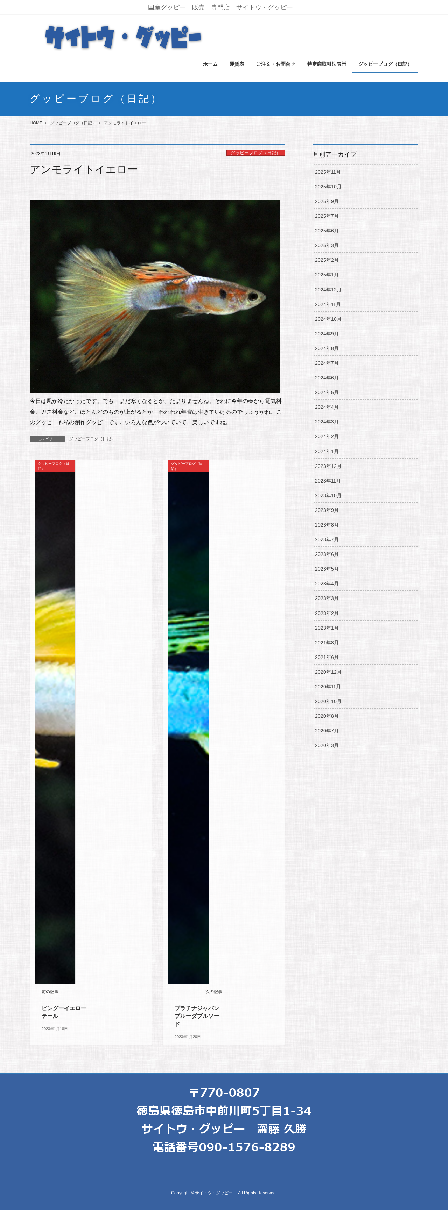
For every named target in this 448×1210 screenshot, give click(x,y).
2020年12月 (328, 672)
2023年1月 (327, 628)
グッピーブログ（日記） (256, 152)
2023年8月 (327, 525)
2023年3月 (327, 598)
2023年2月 (327, 613)
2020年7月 (327, 730)
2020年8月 (327, 716)
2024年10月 (328, 319)
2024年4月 (327, 407)
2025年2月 (327, 260)
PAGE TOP (430, 1167)
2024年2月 (327, 436)
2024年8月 (327, 348)
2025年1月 (327, 274)
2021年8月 (327, 642)
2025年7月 (327, 216)
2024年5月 (327, 392)
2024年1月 (327, 451)
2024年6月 (327, 378)
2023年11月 (328, 481)
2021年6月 (327, 657)
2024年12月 (328, 289)
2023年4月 (327, 583)
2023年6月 (327, 554)
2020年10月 (328, 701)
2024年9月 (327, 333)
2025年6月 (327, 230)
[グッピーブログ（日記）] (55, 721)
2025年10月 (328, 186)
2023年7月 (327, 539)
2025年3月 (327, 245)
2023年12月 (328, 466)
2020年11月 (328, 686)
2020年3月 (327, 745)
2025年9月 (327, 201)
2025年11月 (328, 172)
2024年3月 (327, 422)
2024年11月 (328, 304)
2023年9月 (327, 510)
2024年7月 (327, 363)
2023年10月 (328, 495)
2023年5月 (327, 569)
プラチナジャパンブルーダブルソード (197, 1016)
